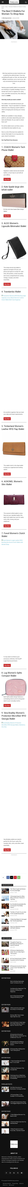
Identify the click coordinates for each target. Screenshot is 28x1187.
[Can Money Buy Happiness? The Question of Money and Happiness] (5, 990)
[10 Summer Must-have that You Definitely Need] (5, 1123)
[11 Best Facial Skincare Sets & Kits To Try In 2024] (5, 1062)
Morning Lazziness (7, 18)
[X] (11, 877)
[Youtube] (21, 1172)
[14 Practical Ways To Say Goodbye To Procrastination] (5, 1096)
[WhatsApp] (18, 877)
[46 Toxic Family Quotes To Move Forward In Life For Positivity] (5, 960)
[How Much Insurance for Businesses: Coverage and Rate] (5, 1089)
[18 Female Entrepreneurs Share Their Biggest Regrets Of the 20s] (5, 1103)
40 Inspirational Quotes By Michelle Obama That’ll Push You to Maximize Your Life (18, 1036)
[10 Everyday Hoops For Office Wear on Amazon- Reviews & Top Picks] (5, 898)
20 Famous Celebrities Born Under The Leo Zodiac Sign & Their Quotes (17, 952)
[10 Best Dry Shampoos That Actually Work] (5, 1070)
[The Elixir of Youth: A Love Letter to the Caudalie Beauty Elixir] (5, 914)
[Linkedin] (13, 1172)
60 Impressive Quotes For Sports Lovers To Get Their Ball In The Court (18, 967)
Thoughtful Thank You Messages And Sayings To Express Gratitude (16, 944)
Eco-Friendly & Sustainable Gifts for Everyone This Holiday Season (18, 906)
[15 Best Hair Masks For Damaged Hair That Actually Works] (5, 921)
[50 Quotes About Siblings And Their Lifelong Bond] (5, 1050)
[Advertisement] (14, 57)
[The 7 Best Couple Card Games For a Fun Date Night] (5, 891)
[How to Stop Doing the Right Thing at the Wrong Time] (5, 997)
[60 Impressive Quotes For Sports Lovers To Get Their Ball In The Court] (5, 968)
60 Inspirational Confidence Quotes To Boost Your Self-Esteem (17, 1043)
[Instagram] (10, 1172)
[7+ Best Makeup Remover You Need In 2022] (5, 1116)
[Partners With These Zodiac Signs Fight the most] (5, 1017)
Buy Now (7, 179)
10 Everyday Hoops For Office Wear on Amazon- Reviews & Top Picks (17, 898)
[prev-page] (3, 934)
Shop (6, 6)
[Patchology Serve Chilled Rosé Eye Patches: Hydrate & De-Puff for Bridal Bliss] (5, 1077)
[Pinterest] (15, 877)
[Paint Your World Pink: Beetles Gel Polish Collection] (5, 928)
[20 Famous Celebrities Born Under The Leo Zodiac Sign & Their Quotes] (5, 952)
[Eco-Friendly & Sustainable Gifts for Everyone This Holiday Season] (5, 906)
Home (3, 6)
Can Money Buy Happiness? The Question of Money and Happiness (18, 990)
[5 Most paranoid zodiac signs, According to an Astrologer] (5, 1009)
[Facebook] (8, 877)
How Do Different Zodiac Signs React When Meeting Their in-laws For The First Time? (17, 1024)
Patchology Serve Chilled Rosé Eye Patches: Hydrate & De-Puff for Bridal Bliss (18, 1077)
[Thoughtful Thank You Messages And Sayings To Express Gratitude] (5, 944)
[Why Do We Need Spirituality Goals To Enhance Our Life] (5, 983)
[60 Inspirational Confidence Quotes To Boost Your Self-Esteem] (5, 1043)
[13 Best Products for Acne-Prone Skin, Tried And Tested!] (5, 1131)
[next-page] (5, 934)
